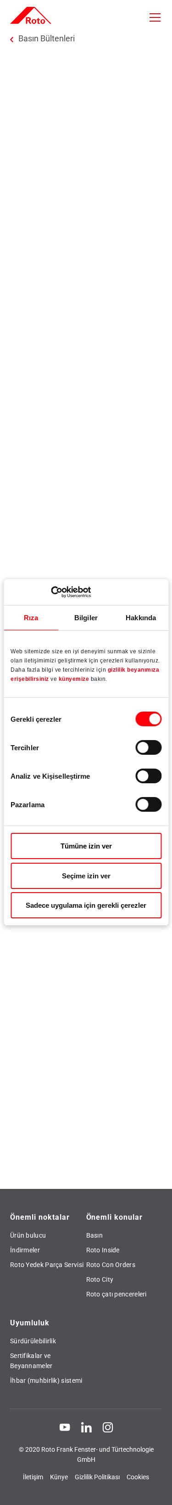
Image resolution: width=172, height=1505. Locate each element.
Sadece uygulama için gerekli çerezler (86, 905)
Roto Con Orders (111, 1264)
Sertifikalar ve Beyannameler (31, 1360)
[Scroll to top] (156, 1489)
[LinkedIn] (86, 1426)
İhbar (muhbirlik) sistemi (46, 1380)
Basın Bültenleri (46, 38)
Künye (59, 1477)
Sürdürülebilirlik (33, 1341)
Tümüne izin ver (86, 846)
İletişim (33, 1477)
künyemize (75, 679)
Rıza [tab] (31, 617)
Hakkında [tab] (141, 617)
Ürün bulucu (28, 1235)
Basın (94, 1235)
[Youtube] (65, 1426)
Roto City (100, 1279)
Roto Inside (103, 1250)
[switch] (148, 747)
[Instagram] (108, 1426)
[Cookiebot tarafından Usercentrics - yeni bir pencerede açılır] (51, 592)
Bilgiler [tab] (86, 617)
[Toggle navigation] (155, 17)
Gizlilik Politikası (97, 1477)
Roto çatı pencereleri (116, 1294)
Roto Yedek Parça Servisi (46, 1264)
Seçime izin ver (86, 876)
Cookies (138, 1477)
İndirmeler (25, 1250)
